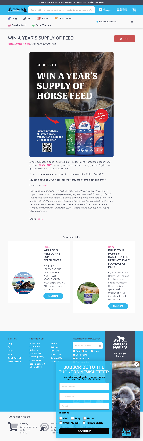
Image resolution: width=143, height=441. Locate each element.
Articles (18, 44)
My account (56, 354)
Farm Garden (14, 361)
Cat (29, 18)
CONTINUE (84, 431)
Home (10, 44)
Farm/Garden (43, 25)
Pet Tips (55, 351)
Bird (10, 354)
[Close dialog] (136, 364)
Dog (14, 18)
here (44, 185)
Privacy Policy (36, 360)
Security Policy (36, 356)
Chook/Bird (65, 18)
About (54, 343)
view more (99, 2)
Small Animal (19, 25)
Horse (45, 18)
